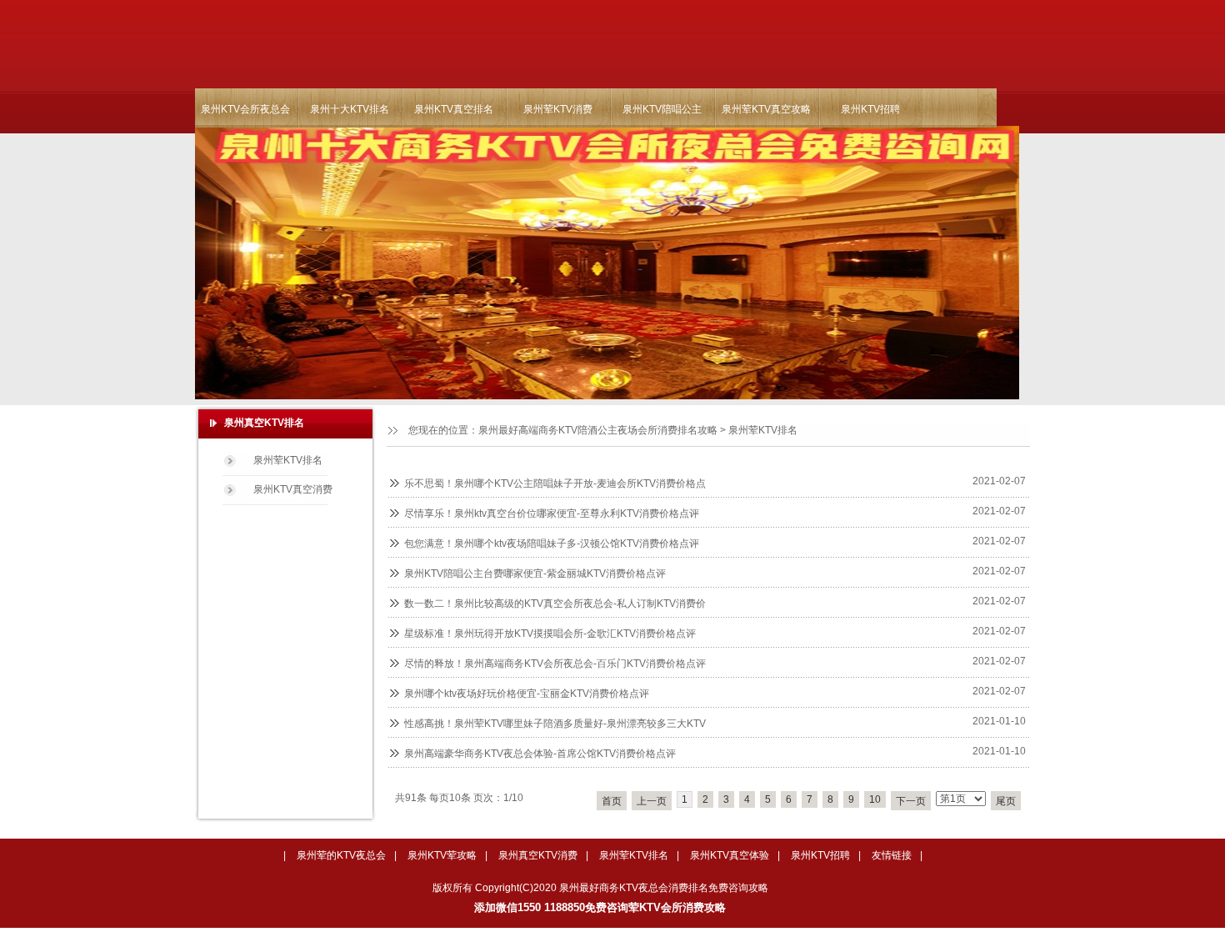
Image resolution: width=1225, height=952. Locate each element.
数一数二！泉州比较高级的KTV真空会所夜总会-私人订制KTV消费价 (555, 603)
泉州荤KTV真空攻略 (766, 109)
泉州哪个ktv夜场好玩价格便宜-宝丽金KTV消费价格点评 (526, 693)
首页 (612, 801)
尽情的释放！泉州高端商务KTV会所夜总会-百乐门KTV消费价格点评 (555, 663)
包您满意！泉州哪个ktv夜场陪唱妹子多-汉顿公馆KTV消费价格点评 (551, 543)
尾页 (1006, 801)
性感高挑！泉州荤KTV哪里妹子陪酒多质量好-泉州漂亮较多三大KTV (555, 723)
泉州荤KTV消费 (557, 109)
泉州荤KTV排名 (763, 430)
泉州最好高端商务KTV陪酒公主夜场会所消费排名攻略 (598, 430)
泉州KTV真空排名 (453, 109)
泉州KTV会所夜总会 (245, 109)
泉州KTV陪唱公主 (662, 109)
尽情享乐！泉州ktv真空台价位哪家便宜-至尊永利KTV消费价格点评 (551, 513)
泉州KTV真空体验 (729, 855)
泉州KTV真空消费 (292, 489)
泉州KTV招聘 (870, 109)
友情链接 (892, 855)
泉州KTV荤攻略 (442, 855)
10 (875, 799)
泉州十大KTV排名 (349, 109)
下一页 (911, 801)
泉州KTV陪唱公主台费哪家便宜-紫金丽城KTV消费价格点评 (535, 573)
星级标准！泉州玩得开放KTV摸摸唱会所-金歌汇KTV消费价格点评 (550, 633)
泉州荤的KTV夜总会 (341, 855)
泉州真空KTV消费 (538, 855)
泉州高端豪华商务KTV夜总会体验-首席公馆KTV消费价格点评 (540, 753)
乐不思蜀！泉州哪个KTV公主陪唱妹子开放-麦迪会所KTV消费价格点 (555, 483)
